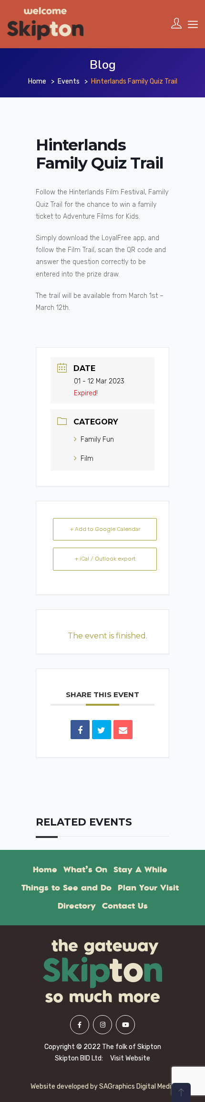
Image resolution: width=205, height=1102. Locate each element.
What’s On (85, 869)
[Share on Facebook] (80, 729)
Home (37, 81)
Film (87, 459)
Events (69, 81)
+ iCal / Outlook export (105, 558)
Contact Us (125, 905)
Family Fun (97, 439)
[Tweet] (101, 729)
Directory (77, 905)
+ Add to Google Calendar (105, 529)
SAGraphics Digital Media (137, 1086)
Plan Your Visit (148, 887)
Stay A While (140, 869)
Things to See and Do (66, 887)
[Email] (123, 729)
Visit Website (130, 1058)
